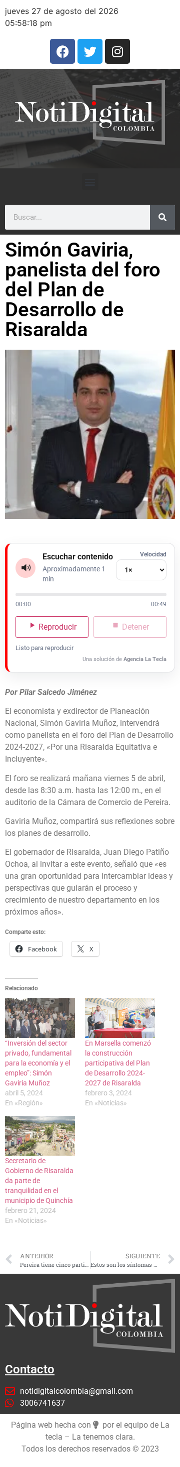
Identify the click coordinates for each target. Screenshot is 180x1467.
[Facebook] (62, 51)
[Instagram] (117, 51)
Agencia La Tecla (145, 659)
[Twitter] (90, 51)
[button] (90, 181)
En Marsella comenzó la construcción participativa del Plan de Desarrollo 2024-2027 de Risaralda (118, 1063)
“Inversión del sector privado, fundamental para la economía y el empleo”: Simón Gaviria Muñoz (38, 1063)
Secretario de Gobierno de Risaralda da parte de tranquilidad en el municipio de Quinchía (39, 1180)
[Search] (162, 217)
